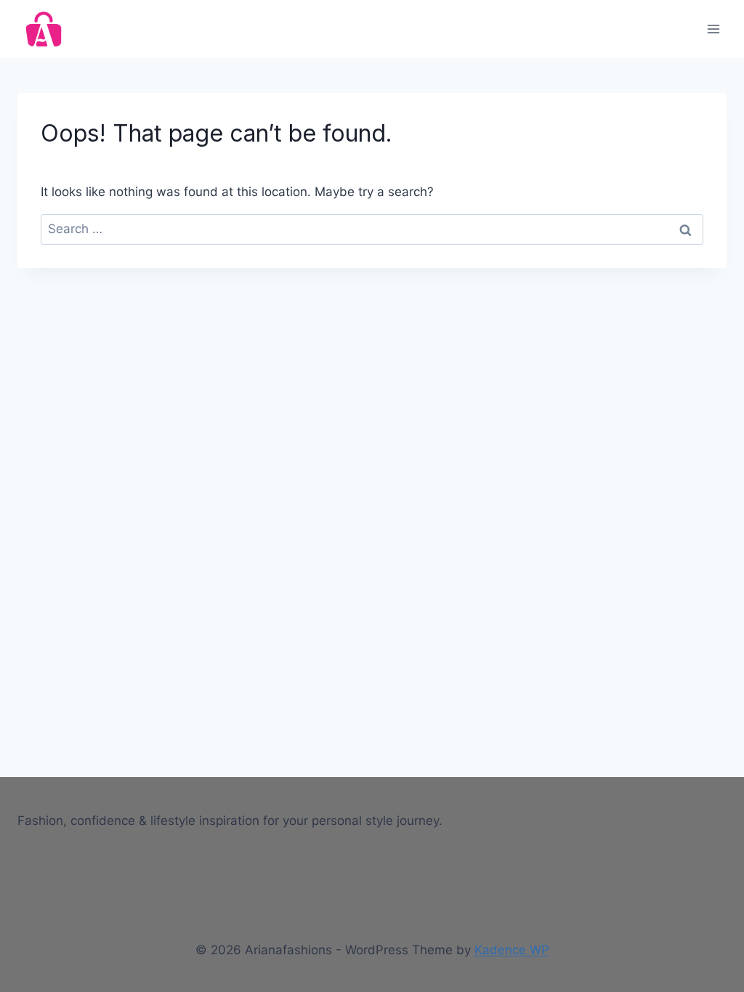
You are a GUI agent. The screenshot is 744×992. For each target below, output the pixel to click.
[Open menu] (713, 28)
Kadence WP (511, 950)
